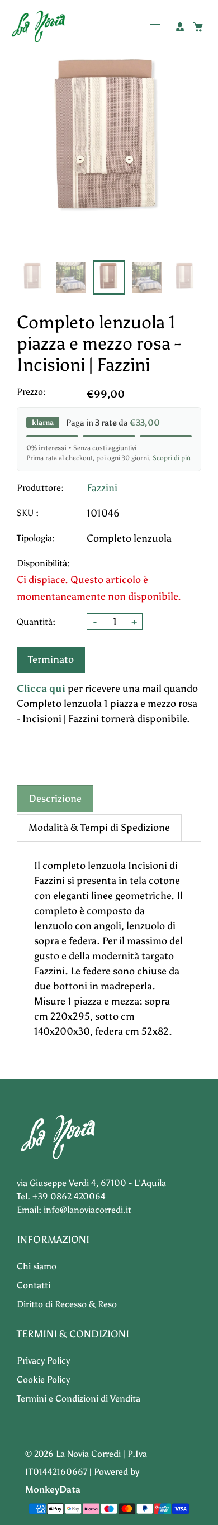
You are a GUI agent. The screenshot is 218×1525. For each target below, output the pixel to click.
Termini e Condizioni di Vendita (78, 1398)
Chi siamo (36, 1266)
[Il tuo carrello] (197, 26)
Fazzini (102, 488)
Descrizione (55, 798)
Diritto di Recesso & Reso (67, 1304)
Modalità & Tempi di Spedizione (99, 827)
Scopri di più (172, 458)
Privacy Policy (43, 1360)
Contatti (33, 1285)
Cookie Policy (43, 1379)
